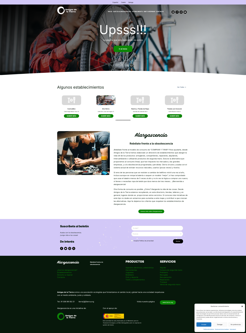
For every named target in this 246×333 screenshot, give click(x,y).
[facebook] (177, 12)
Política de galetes (209, 329)
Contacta (61, 277)
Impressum (233, 329)
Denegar (219, 324)
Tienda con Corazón (174, 109)
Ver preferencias (236, 324)
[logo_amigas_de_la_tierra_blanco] (67, 7)
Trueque (163, 282)
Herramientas (131, 270)
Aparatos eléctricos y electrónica (139, 268)
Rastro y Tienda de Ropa (140, 109)
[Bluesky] (173, 12)
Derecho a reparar (65, 275)
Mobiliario (130, 275)
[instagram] (181, 12)
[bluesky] (65, 248)
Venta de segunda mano (170, 284)
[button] (242, 306)
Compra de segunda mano (171, 270)
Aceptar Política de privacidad (144, 241)
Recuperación (166, 277)
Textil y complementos (135, 280)
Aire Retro (106, 109)
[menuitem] (115, 2)
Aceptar (203, 324)
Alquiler (163, 268)
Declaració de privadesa (222, 329)
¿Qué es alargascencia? (67, 270)
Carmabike (71, 109)
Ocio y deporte (132, 277)
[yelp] (73, 248)
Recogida (164, 275)
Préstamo (164, 272)
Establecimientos (64, 272)
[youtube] (185, 12)
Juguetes (130, 272)
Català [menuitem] (123, 2)
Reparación (165, 280)
